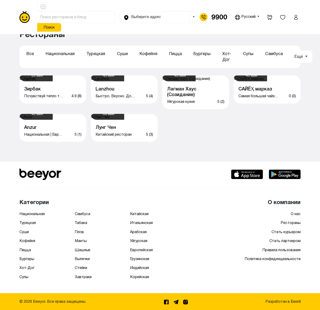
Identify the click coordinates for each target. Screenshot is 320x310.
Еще (299, 56)
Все (30, 53)
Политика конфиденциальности (273, 259)
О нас (296, 214)
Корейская (139, 277)
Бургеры (202, 53)
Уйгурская (138, 241)
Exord (296, 301)
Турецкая (95, 53)
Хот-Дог (226, 56)
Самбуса (274, 53)
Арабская (138, 232)
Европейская (141, 250)
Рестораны (291, 223)
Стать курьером (286, 232)
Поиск (49, 27)
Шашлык (82, 250)
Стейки (81, 268)
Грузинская (139, 259)
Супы (248, 53)
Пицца (175, 53)
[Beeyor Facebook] (167, 301)
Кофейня (148, 53)
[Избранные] (282, 17)
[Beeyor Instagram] (185, 301)
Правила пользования (281, 250)
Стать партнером (285, 241)
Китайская (139, 214)
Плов (79, 232)
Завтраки (83, 277)
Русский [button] (248, 17)
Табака (81, 223)
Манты (81, 241)
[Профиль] (296, 17)
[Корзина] (269, 17)
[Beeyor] (40, 174)
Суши (122, 53)
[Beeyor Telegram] (176, 301)
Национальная (60, 53)
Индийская (139, 268)
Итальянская (141, 223)
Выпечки (82, 259)
